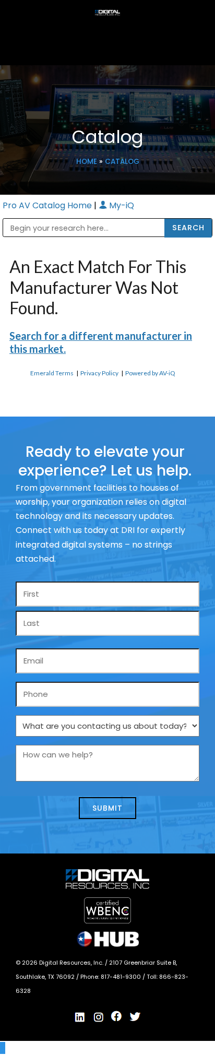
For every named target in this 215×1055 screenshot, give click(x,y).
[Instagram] (98, 1017)
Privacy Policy (99, 373)
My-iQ (120, 205)
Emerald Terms (52, 373)
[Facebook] (117, 1016)
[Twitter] (135, 1017)
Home (86, 162)
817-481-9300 (121, 977)
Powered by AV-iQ (150, 373)
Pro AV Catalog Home (48, 205)
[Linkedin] (80, 1017)
